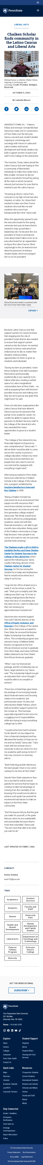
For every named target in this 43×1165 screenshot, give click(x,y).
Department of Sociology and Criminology (30, 938)
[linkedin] (26, 109)
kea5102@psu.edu (12, 879)
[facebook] (6, 109)
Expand (32, 310)
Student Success (30, 899)
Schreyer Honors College (30, 949)
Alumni (12, 916)
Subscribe (20, 990)
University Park (30, 916)
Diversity (12, 958)
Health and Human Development (12, 927)
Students (12, 908)
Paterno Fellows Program (12, 949)
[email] (36, 109)
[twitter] (16, 109)
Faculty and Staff (30, 908)
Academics (12, 899)
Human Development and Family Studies (30, 927)
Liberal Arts (21, 24)
